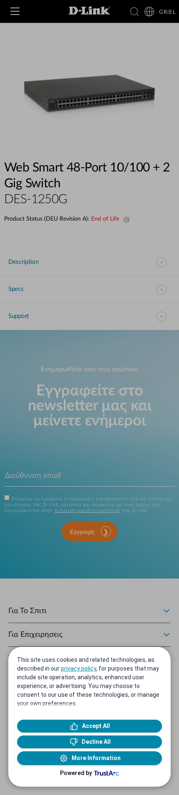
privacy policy (78, 668)
